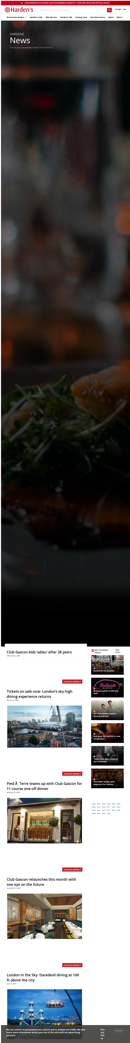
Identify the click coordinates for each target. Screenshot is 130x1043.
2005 (108, 813)
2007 (98, 813)
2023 (108, 804)
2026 (93, 804)
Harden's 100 (66, 17)
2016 (113, 807)
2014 (93, 810)
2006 (103, 813)
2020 (93, 807)
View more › (118, 651)
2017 (108, 807)
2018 (103, 807)
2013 (98, 810)
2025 (98, 804)
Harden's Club (36, 17)
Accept (119, 1031)
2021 (118, 804)
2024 (103, 804)
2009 (118, 810)
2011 (108, 810)
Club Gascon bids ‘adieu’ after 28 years (39, 652)
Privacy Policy (103, 1034)
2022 (113, 804)
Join (124, 9)
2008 (93, 813)
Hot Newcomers (97, 17)
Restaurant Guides (15, 17)
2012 (103, 810)
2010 (113, 810)
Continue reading (72, 681)
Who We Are (51, 17)
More (119, 17)
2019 (98, 807)
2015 (118, 807)
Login (119, 9)
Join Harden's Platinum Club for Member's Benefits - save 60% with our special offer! (67, 3)
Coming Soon (81, 17)
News (110, 17)
